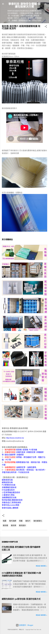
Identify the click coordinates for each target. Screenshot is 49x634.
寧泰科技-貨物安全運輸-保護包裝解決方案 (24, 5)
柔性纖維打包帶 (29, 457)
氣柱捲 (5, 525)
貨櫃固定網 (30, 452)
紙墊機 (25, 450)
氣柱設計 (22, 525)
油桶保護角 (31, 467)
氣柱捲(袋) (20, 470)
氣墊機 (19, 450)
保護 (20, 521)
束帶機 (19, 457)
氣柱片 (28, 521)
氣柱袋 (13, 525)
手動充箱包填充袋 (9, 472)
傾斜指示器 (35, 462)
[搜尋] (45, 4)
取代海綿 (12, 521)
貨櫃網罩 (20, 455)
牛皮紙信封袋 (23, 472)
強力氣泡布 (40, 470)
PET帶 (8, 460)
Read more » (41, 566)
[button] (45, 27)
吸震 (4, 521)
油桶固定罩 (20, 467)
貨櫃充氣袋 (20, 452)
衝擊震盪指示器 (22, 462)
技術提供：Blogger (26, 625)
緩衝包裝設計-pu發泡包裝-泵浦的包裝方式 (21, 599)
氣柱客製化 (38, 521)
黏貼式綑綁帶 (10, 455)
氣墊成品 (30, 470)
